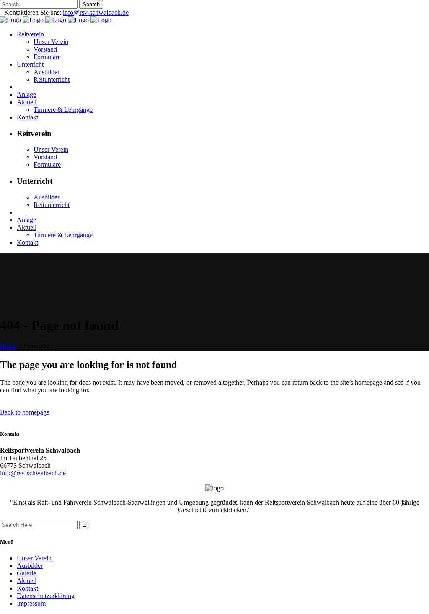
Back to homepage (24, 412)
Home (8, 346)
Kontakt (27, 588)
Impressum (31, 603)
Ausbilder (30, 565)
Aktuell (26, 580)
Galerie (26, 573)
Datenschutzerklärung (46, 595)
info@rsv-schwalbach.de (96, 12)
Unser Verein (34, 558)
